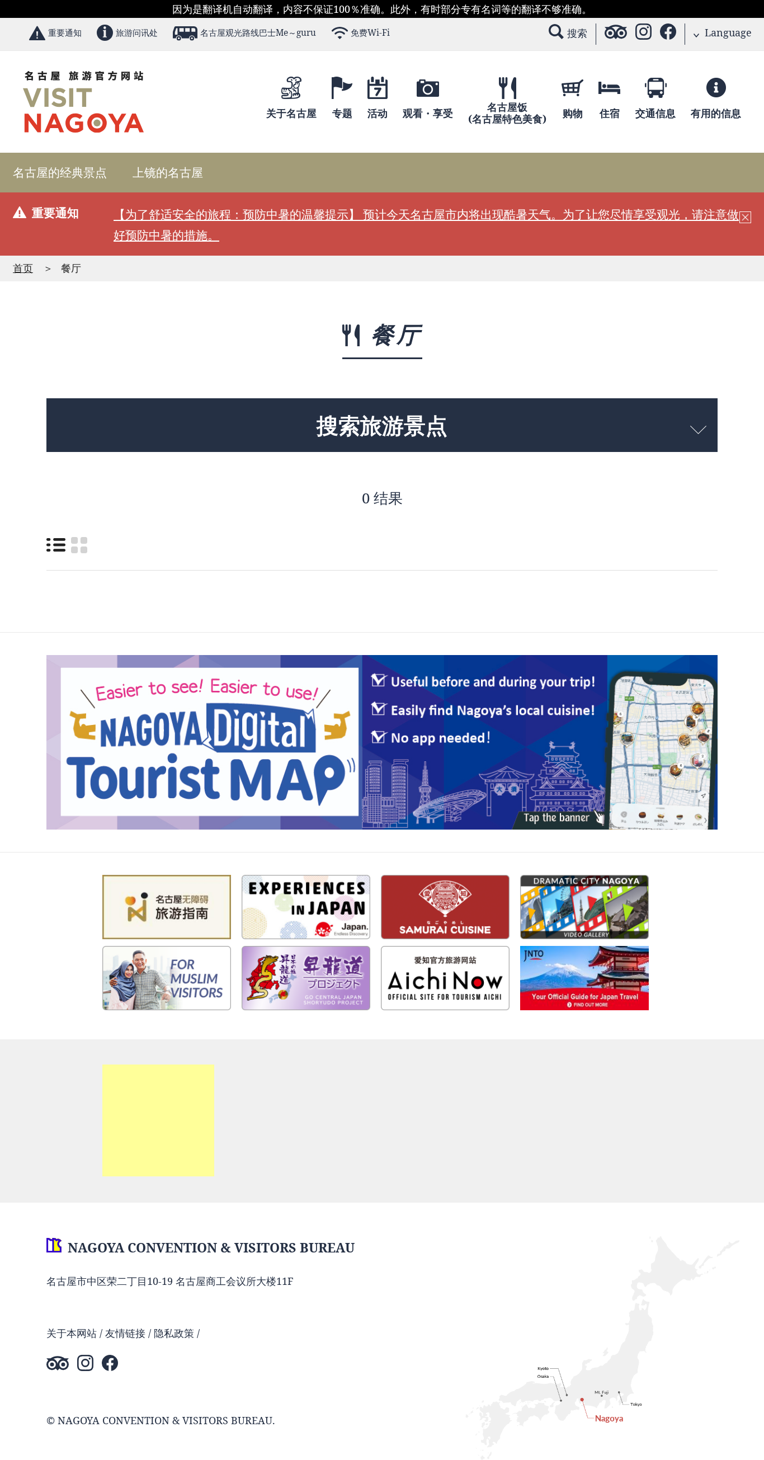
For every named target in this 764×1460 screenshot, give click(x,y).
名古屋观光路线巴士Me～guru (258, 33)
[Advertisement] (158, 1120)
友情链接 (125, 1333)
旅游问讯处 (137, 33)
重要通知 (65, 33)
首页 (23, 268)
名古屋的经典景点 (60, 172)
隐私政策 (174, 1333)
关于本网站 (71, 1333)
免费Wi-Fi (370, 33)
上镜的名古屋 (168, 172)
